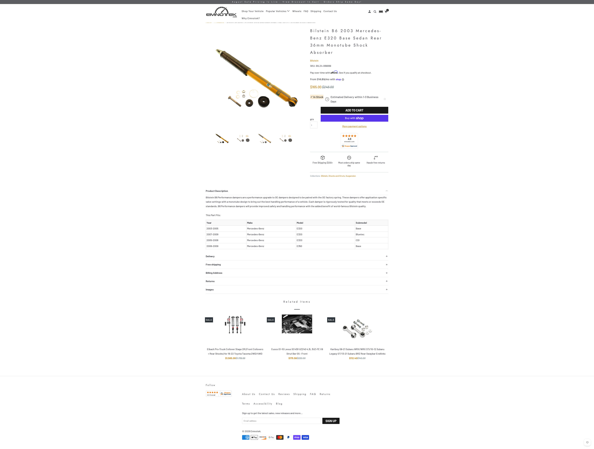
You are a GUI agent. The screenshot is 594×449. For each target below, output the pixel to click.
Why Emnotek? (251, 18)
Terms (246, 403)
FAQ (306, 11)
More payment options (354, 126)
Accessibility (263, 403)
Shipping (315, 11)
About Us (248, 394)
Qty (312, 119)
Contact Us (330, 11)
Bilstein (314, 60)
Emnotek (255, 431)
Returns (325, 394)
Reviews (284, 394)
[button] (380, 11)
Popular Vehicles (276, 11)
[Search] (375, 12)
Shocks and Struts (337, 176)
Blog (279, 403)
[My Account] (370, 12)
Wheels (296, 11)
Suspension (351, 176)
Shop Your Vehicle (253, 11)
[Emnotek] (221, 12)
